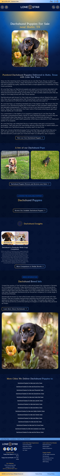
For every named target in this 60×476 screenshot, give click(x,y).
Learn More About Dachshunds (14, 309)
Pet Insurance (46, 456)
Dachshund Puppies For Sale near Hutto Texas (30, 383)
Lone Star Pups (5, 439)
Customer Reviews (27, 444)
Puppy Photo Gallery (27, 446)
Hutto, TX (20, 439)
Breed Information (47, 444)
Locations (13, 439)
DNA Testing (46, 461)
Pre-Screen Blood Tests (48, 458)
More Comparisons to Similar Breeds (29, 266)
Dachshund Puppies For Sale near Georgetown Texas (30, 393)
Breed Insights (46, 446)
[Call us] (53, 7)
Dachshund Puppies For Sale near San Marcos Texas (30, 432)
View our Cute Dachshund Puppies (29, 138)
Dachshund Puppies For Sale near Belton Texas (30, 407)
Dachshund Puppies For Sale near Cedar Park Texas (30, 397)
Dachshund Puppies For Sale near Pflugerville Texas (30, 390)
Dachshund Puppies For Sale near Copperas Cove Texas (30, 428)
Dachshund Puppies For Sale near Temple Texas (30, 414)
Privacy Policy (51, 474)
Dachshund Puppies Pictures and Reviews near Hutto (29, 184)
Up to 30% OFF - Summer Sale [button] (10, 1)
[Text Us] (57, 7)
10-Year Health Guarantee (49, 454)
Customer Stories (27, 448)
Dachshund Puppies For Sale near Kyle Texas (30, 421)
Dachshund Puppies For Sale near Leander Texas (30, 400)
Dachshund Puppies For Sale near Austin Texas (30, 404)
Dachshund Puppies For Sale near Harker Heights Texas (30, 411)
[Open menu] (2, 7)
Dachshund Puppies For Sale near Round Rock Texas (30, 386)
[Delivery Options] (51, 1)
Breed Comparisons (47, 448)
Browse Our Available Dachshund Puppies (29, 210)
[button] (55, 1)
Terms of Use (38, 474)
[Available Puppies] (6, 7)
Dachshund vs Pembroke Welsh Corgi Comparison (15, 248)
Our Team (25, 450)
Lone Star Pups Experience (31, 443)
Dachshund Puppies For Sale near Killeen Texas (30, 418)
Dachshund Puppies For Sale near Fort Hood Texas (30, 425)
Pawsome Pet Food (47, 460)
